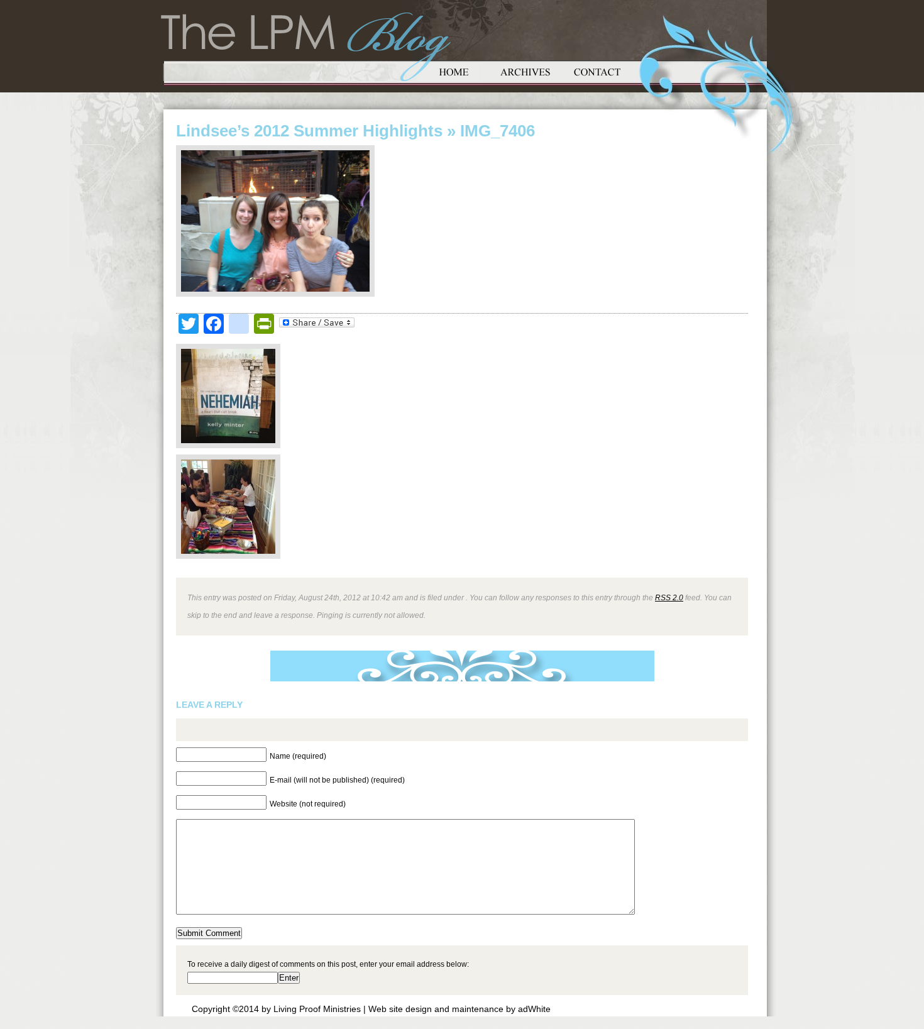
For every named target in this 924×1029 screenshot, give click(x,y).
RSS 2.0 (669, 597)
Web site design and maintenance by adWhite (459, 1009)
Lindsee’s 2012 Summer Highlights (309, 130)
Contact (597, 70)
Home (454, 70)
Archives (525, 70)
